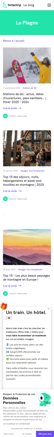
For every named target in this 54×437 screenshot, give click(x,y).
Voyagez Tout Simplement (32, 170)
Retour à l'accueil (13, 40)
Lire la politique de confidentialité (16, 424)
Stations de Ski (30, 88)
